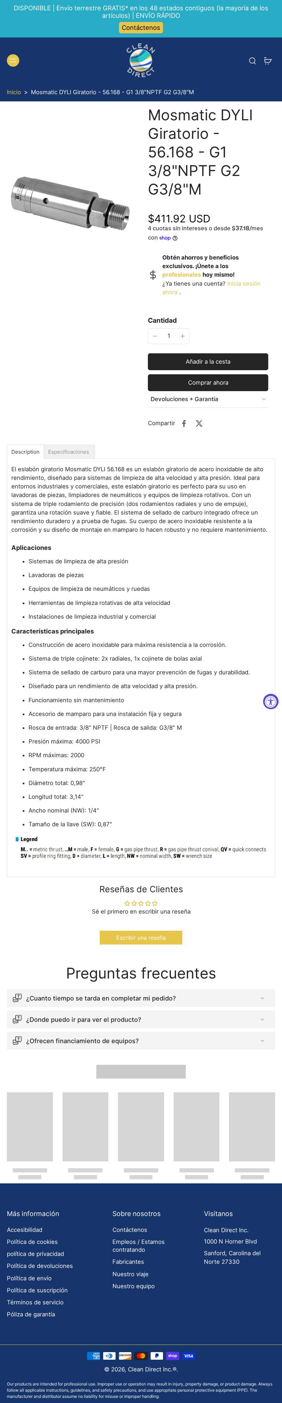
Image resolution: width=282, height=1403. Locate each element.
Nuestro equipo (133, 1286)
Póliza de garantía (31, 1314)
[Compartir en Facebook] (184, 423)
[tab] (25, 452)
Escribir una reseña (141, 937)
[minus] (155, 336)
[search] (252, 60)
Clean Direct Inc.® (152, 1369)
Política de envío (29, 1278)
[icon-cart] (267, 60)
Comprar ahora (208, 382)
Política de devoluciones (40, 1265)
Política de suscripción (37, 1290)
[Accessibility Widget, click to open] (271, 701)
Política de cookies (32, 1241)
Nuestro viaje (130, 1274)
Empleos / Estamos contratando (138, 1245)
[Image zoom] (70, 203)
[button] (208, 361)
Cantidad (162, 320)
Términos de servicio (35, 1302)
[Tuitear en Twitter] (199, 423)
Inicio (14, 92)
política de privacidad (35, 1253)
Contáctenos (141, 27)
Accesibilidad (24, 1229)
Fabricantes (128, 1261)
